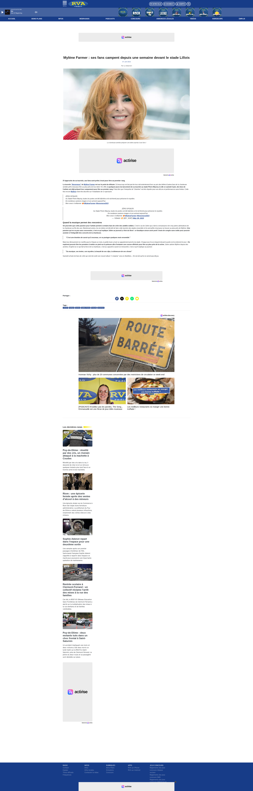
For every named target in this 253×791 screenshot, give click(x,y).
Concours (135, 19)
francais (94, 307)
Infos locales (89, 770)
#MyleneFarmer (89, 203)
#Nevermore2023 (102, 203)
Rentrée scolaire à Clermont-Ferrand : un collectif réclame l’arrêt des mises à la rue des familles (75, 590)
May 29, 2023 (138, 218)
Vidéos (193, 19)
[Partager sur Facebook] (116, 300)
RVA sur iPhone (133, 768)
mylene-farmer (85, 307)
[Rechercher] (189, 4)
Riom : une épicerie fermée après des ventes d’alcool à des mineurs (76, 496)
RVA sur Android (134, 770)
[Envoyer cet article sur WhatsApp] (131, 300)
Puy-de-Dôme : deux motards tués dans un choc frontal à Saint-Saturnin (75, 636)
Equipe (65, 770)
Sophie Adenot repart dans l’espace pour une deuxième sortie (76, 542)
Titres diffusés (68, 772)
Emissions (110, 770)
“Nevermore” (76, 184)
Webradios (84, 19)
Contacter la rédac (91, 772)
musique (71, 307)
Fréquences (67, 775)
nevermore (101, 307)
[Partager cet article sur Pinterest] (126, 300)
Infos (60, 19)
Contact (66, 768)
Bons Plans (37, 19)
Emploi (242, 19)
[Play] (3, 12)
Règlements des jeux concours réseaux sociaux (157, 770)
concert (65, 307)
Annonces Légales (165, 19)
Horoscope (217, 19)
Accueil (11, 19)
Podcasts (110, 19)
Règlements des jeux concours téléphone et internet (158, 782)
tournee (78, 307)
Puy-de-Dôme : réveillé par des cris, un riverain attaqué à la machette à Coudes (76, 454)
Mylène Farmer (89, 184)
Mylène (73, 191)
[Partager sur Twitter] (121, 300)
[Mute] (36, 12)
